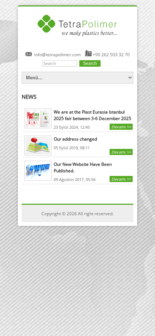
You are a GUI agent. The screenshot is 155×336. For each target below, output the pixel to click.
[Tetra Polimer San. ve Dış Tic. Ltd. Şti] (78, 39)
